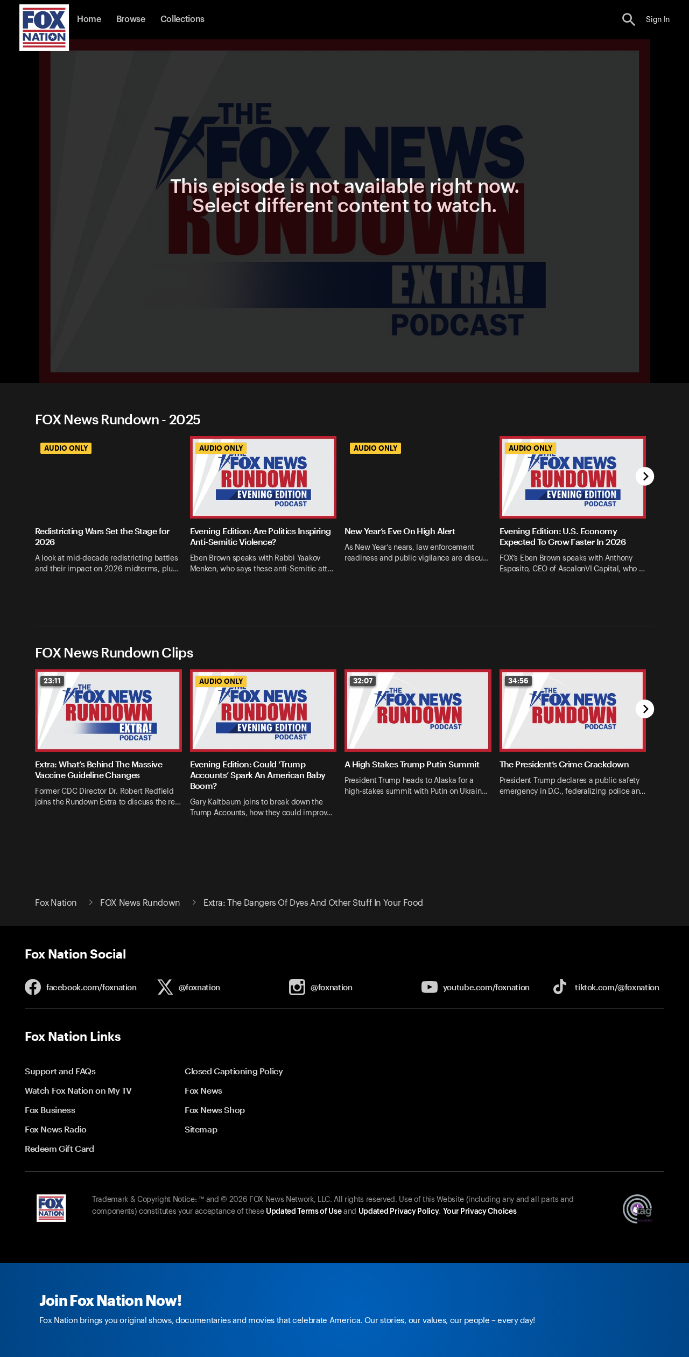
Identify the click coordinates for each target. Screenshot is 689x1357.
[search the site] (629, 20)
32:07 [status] (362, 680)
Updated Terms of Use (303, 1211)
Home (89, 19)
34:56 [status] (518, 680)
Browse (130, 19)
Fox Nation (56, 903)
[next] (645, 477)
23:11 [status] (52, 680)
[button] (629, 20)
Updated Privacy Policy (398, 1211)
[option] (112, 517)
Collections (182, 19)
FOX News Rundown (140, 903)
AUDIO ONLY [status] (66, 448)
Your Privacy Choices (479, 1211)
